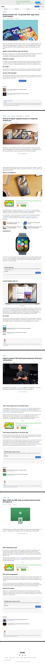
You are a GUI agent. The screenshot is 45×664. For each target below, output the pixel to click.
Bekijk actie (38, 2)
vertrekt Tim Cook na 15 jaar (23, 408)
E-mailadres (6, 271)
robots (10, 437)
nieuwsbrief (32, 445)
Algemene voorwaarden (28, 657)
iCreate (4, 18)
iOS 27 (23, 210)
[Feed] (25, 655)
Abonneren (37, 6)
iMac (8, 497)
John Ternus (19, 387)
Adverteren (34, 657)
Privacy (21, 657)
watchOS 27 (5, 258)
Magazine (6, 657)
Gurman (8, 590)
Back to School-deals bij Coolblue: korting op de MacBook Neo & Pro (28, 200)
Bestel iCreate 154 (22, 80)
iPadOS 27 (29, 210)
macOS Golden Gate (7, 309)
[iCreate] (3, 6)
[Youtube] (22, 655)
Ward (5, 362)
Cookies (17, 657)
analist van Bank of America (8, 412)
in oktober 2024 (18, 557)
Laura (5, 122)
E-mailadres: (6, 605)
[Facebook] (20, 655)
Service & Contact (12, 657)
